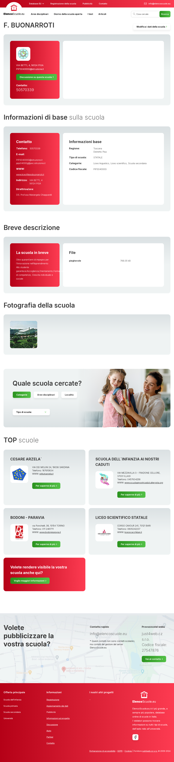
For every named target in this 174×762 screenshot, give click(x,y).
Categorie (21, 394)
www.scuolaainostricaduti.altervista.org (144, 482)
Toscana (97, 148)
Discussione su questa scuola (36, 77)
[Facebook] (135, 737)
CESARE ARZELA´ (26, 459)
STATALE (97, 157)
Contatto (103, 3)
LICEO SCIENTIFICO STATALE (121, 517)
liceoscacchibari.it (133, 532)
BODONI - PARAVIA (27, 517)
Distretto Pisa (100, 151)
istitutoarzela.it (46, 473)
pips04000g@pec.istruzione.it (30, 163)
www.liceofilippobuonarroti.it (30, 174)
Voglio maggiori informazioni (29, 580)
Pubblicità (87, 3)
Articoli (102, 14)
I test (90, 14)
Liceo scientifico (119, 163)
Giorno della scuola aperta (68, 14)
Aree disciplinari (39, 14)
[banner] (14, 9)
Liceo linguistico (101, 163)
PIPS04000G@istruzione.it (30, 69)
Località (69, 394)
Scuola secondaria (137, 163)
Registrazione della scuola (63, 3)
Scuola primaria (11, 706)
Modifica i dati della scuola (151, 26)
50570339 (25, 90)
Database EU (35, 3)
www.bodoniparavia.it (50, 532)
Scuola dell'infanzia (12, 699)
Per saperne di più (45, 485)
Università (8, 718)
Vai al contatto (153, 659)
